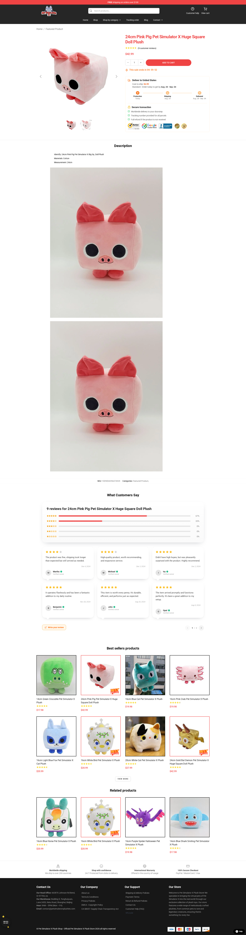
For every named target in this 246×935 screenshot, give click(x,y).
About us (85, 893)
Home (39, 29)
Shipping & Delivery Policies (137, 893)
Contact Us (130, 905)
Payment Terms (132, 897)
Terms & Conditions (90, 897)
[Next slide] (116, 76)
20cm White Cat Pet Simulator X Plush (144, 760)
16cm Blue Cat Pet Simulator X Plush (143, 699)
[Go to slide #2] (86, 125)
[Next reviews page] (201, 628)
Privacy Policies (88, 901)
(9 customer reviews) (147, 48)
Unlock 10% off (5, 922)
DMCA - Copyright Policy (92, 905)
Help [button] (241, 931)
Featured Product (54, 29)
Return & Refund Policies (136, 901)
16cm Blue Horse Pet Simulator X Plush (56, 841)
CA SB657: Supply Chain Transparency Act (100, 909)
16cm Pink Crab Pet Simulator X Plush (189, 699)
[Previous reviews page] (187, 628)
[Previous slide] (41, 76)
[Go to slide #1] (71, 125)
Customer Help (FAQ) (135, 909)
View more (123, 779)
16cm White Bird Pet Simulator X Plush (100, 760)
